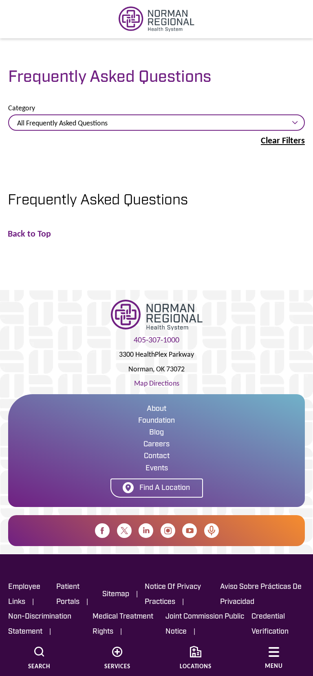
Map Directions (156, 383)
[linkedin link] (146, 530)
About (156, 409)
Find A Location (164, 488)
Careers (156, 444)
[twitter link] (124, 530)
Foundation (156, 421)
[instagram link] (168, 530)
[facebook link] (102, 530)
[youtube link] (189, 530)
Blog (156, 433)
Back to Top (29, 234)
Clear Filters (283, 140)
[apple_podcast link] (211, 530)
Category (21, 108)
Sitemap (115, 594)
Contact (157, 456)
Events (156, 468)
